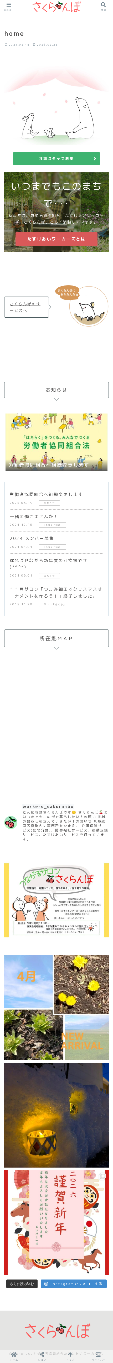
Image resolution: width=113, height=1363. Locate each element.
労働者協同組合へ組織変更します (46, 494)
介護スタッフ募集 (56, 158)
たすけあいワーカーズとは (56, 239)
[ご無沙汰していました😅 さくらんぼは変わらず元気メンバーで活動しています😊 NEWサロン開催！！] (56, 900)
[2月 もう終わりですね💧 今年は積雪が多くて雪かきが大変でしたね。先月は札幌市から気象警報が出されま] (56, 1115)
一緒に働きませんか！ (34, 516)
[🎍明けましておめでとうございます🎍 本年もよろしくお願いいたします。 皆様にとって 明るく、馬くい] (56, 1222)
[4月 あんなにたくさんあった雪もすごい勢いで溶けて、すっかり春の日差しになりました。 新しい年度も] (56, 1007)
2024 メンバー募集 (32, 538)
